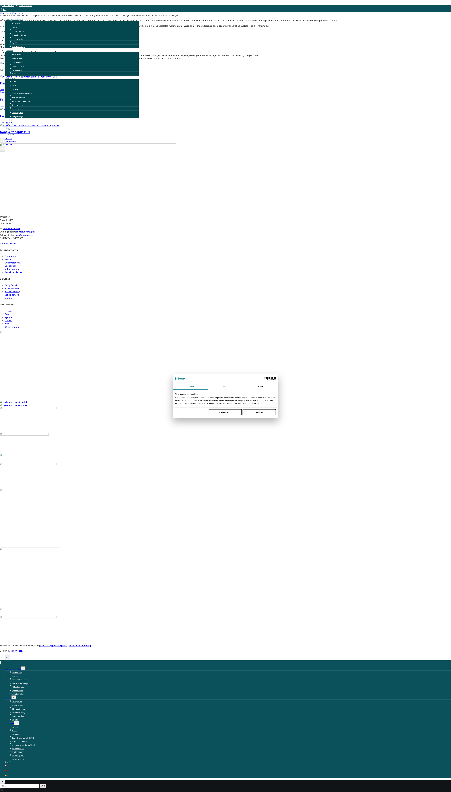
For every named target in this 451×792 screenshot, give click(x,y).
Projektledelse (17, 58)
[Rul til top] (2, 657)
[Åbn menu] (2, 148)
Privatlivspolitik (17, 113)
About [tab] (260, 386)
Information (9, 723)
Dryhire (14, 74)
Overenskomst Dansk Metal (22, 101)
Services (8, 698)
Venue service (17, 70)
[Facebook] (1, 10)
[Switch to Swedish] (72, 133)
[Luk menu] (0, 662)
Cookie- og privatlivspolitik (53, 645)
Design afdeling (18, 66)
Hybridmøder (17, 43)
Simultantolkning (18, 47)
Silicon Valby (17, 650)
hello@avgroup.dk (26, 231)
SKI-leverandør (17, 105)
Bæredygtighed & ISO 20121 (22, 93)
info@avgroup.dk (25, 6)
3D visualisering (17, 62)
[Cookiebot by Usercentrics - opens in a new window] (265, 378)
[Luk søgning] (2, 782)
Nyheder (15, 89)
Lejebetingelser (17, 109)
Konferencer (16, 23)
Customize (223, 412)
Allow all (259, 412)
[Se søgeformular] (2, 140)
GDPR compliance (18, 97)
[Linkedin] (4, 10)
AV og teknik (16, 54)
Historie (14, 82)
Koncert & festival (18, 31)
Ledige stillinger (17, 117)
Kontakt (9, 120)
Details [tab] (225, 386)
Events (14, 27)
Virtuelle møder (17, 39)
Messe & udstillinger (19, 35)
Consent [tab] (190, 386)
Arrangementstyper (13, 669)
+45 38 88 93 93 (8, 6)
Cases (14, 86)
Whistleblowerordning (80, 645)
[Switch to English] (72, 128)
